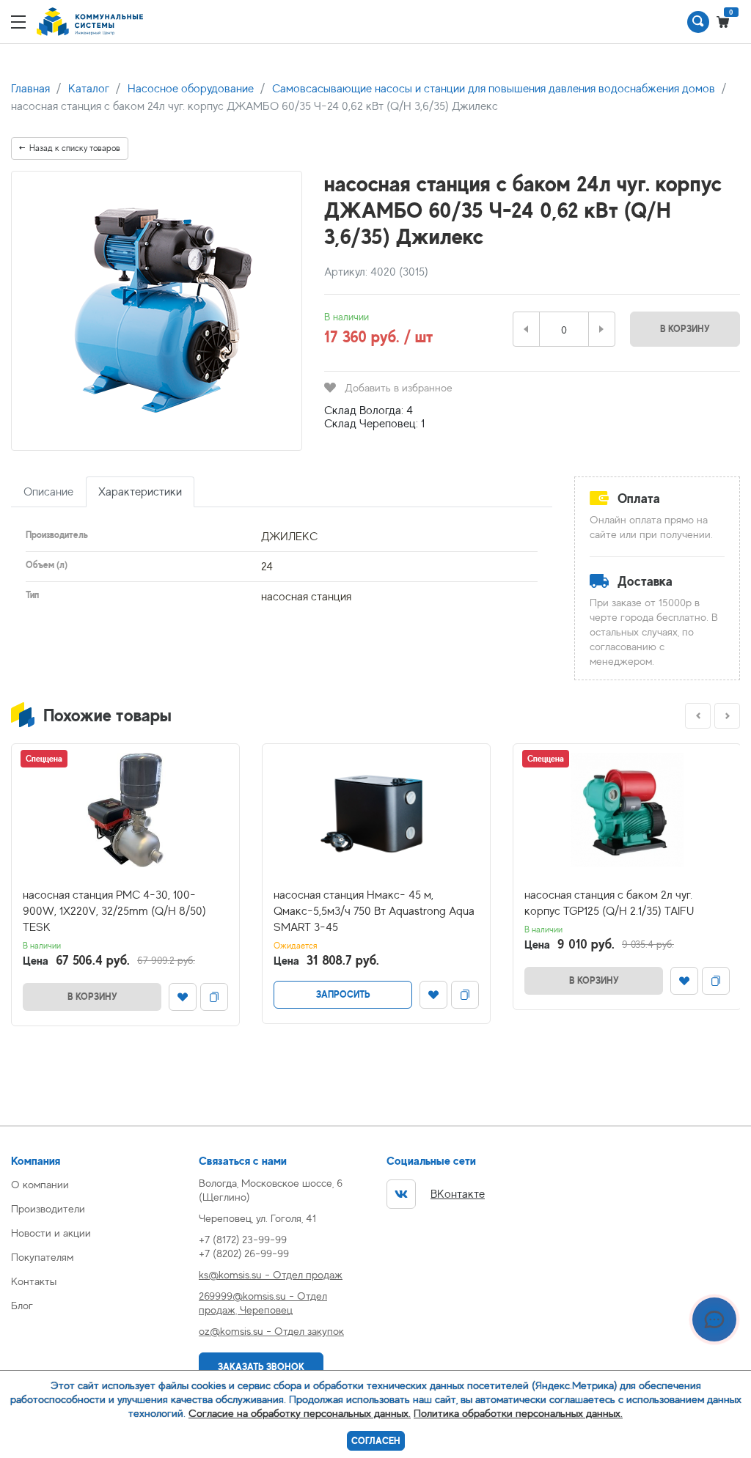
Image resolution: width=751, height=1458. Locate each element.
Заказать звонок (261, 1366)
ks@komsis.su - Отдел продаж (270, 1274)
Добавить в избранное (399, 387)
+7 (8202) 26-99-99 (244, 1253)
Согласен (375, 1440)
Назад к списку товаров (74, 148)
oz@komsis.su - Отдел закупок (271, 1331)
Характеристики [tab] (140, 491)
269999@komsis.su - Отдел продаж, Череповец (263, 1302)
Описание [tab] (48, 491)
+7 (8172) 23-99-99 (243, 1239)
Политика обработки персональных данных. (518, 1413)
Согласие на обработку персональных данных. (299, 1413)
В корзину (685, 328)
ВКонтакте (458, 1194)
